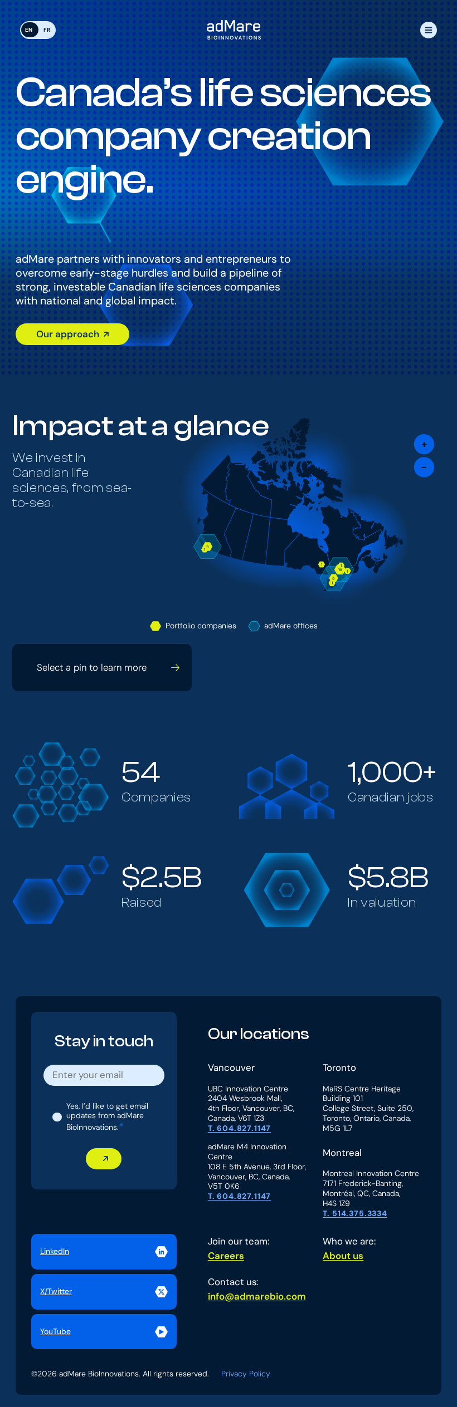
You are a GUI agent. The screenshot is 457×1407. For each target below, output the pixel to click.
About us (343, 1256)
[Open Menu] (428, 30)
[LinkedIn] (104, 1252)
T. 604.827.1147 (239, 1128)
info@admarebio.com (257, 1297)
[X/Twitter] (104, 1292)
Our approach (67, 334)
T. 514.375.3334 (355, 1214)
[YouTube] (104, 1332)
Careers (226, 1256)
